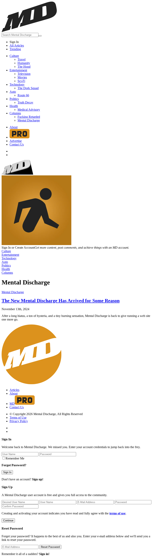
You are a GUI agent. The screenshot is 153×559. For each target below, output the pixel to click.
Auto (13, 91)
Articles (14, 390)
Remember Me (15, 458)
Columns (15, 113)
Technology (17, 84)
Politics (14, 99)
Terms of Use (18, 417)
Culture (14, 56)
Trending (15, 49)
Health (14, 106)
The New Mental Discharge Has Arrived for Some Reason (61, 300)
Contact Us (17, 144)
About (14, 127)
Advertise (16, 141)
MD (12, 403)
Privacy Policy (19, 421)
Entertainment (18, 70)
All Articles (17, 45)
